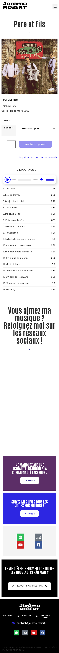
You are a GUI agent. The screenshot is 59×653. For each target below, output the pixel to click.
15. (15, 276)
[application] (29, 181)
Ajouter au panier (35, 144)
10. (17, 245)
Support (8, 128)
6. (14, 220)
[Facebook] (38, 545)
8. (10, 232)
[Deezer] (38, 537)
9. (19, 239)
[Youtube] (20, 545)
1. (9, 188)
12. (15, 257)
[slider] (50, 179)
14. (18, 270)
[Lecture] (8, 179)
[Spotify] (20, 537)
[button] (54, 6)
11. (17, 251)
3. (13, 201)
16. (16, 283)
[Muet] (41, 179)
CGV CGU (7, 615)
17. (9, 289)
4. (10, 207)
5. (12, 213)
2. (11, 194)
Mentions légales (45, 616)
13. (11, 264)
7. (14, 226)
